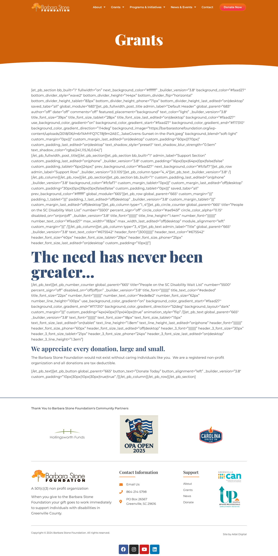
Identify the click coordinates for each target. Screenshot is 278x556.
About (97, 7)
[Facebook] (123, 549)
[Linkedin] (154, 549)
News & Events (181, 7)
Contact (207, 7)
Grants (115, 7)
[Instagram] (134, 549)
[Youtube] (144, 549)
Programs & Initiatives (146, 7)
